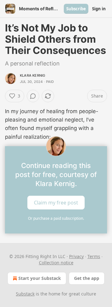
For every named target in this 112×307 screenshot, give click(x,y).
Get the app (86, 278)
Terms (93, 256)
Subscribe (76, 9)
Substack (25, 294)
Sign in (99, 9)
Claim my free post (56, 202)
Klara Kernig (32, 75)
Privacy (76, 256)
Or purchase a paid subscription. (56, 218)
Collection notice (56, 263)
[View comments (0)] (33, 96)
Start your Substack (39, 278)
